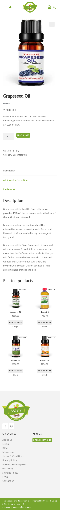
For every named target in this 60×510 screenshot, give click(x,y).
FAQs (5, 476)
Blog (5, 447)
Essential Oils (20, 154)
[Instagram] (11, 426)
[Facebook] (5, 426)
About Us (7, 439)
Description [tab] (9, 170)
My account (8, 452)
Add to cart (23, 135)
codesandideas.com (22, 507)
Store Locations (42, 440)
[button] (52, 24)
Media (5, 443)
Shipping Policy (10, 472)
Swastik (6, 103)
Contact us (8, 480)
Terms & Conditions (13, 456)
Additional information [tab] (15, 180)
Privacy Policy (9, 460)
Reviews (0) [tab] (9, 189)
